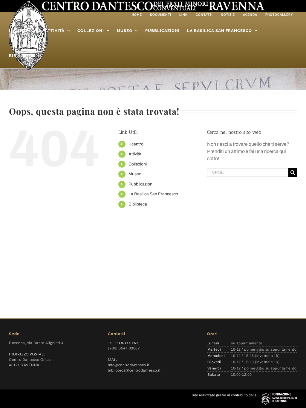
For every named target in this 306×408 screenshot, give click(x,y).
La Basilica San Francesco (153, 194)
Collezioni (137, 164)
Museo (134, 174)
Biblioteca (137, 204)
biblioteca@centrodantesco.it (134, 370)
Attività (134, 154)
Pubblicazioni (140, 184)
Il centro (135, 144)
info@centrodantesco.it (128, 365)
